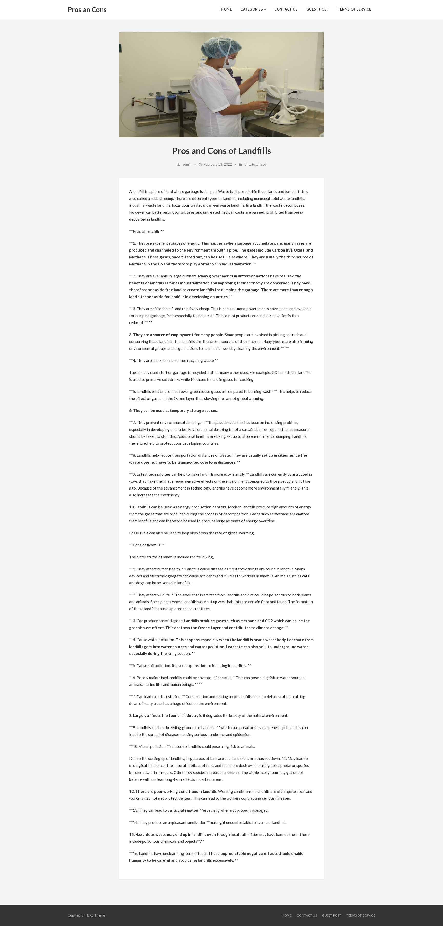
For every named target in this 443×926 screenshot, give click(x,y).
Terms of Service (354, 9)
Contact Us (286, 9)
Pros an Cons (87, 9)
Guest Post (317, 9)
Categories (251, 9)
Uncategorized (255, 164)
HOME (226, 9)
